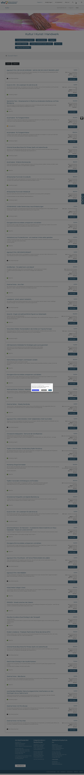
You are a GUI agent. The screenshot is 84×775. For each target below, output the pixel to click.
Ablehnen (44, 390)
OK (50, 390)
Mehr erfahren (35, 390)
